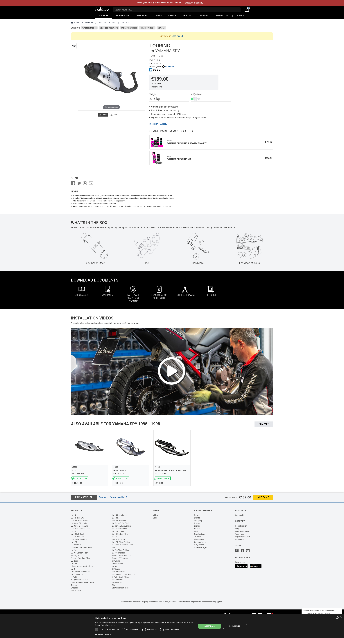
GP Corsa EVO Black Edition (123, 574)
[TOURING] (74, 46)
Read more (110, 625)
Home (76, 23)
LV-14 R (115, 518)
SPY (113, 23)
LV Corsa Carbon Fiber (80, 529)
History (197, 523)
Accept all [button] (210, 626)
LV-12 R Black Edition (121, 542)
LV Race (74, 561)
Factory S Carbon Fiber (80, 558)
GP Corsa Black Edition (80, 572)
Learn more (240, 562)
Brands (197, 526)
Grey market (199, 545)
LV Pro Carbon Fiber (79, 553)
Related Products (147, 28)
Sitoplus (74, 588)
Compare (161, 28)
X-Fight (74, 577)
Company (198, 520)
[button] (144, 634)
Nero (114, 547)
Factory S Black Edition (121, 555)
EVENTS (172, 16)
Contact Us (239, 515)
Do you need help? (118, 497)
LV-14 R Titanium (119, 520)
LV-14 (73, 515)
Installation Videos (129, 28)
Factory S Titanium (120, 558)
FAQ (237, 529)
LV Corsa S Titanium (79, 526)
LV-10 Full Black (77, 534)
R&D (196, 531)
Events (197, 518)
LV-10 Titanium (77, 537)
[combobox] (337, 617)
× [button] (341, 617)
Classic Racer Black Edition (82, 566)
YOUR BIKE (103, 16)
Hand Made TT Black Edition (82, 582)
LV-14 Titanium (77, 518)
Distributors (199, 539)
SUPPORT (241, 16)
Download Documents (109, 28)
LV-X (73, 569)
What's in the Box (89, 28)
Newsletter (239, 539)
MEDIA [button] (185, 16)
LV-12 (114, 537)
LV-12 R (74, 542)
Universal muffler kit (120, 588)
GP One (74, 564)
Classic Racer (117, 564)
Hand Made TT (118, 580)
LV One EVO (76, 545)
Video (155, 515)
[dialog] (172, 626)
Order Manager (200, 547)
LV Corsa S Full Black (120, 523)
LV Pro (73, 550)
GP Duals (116, 561)
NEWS (159, 16)
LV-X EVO (116, 566)
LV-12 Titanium (118, 539)
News (196, 515)
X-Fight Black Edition (120, 577)
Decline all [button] (234, 626)
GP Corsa (116, 569)
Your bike (89, 23)
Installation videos (242, 531)
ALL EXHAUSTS (122, 16)
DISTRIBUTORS (221, 16)
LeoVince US (178, 36)
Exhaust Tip (117, 582)
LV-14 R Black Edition (80, 520)
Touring (74, 585)
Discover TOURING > (159, 124)
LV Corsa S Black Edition (81, 523)
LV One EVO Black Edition (122, 545)
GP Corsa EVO (77, 574)
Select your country (194, 2)
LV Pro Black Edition (120, 550)
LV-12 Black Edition (79, 539)
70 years (197, 537)
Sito (113, 585)
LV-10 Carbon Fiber (120, 534)
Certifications (199, 534)
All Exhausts (76, 590)
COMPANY (203, 16)
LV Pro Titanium (118, 553)
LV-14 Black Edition (120, 515)
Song (155, 518)
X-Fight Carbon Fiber (79, 580)
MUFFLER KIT (142, 16)
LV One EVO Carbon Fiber (81, 547)
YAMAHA (102, 23)
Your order (239, 534)
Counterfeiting (200, 542)
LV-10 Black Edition (120, 531)
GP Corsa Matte (118, 572)
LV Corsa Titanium (119, 529)
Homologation (241, 526)
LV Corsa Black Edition (121, 526)
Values (197, 529)
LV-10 (73, 531)
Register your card (242, 537)
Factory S (75, 555)
